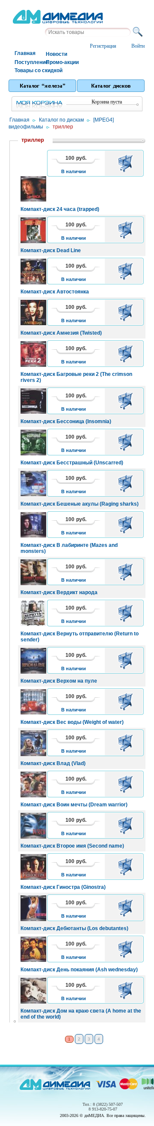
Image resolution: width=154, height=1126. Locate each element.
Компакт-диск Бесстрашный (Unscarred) (72, 463)
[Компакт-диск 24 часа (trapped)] (82, 189)
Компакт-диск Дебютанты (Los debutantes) (74, 928)
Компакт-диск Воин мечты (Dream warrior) (74, 805)
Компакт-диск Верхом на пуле (59, 681)
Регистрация (103, 46)
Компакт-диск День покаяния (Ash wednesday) (79, 970)
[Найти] (139, 32)
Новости (56, 54)
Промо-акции (61, 62)
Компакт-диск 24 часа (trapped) (60, 209)
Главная (25, 53)
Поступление (30, 62)
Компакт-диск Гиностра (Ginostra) (63, 887)
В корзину (127, 163)
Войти (138, 46)
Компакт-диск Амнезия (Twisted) (61, 333)
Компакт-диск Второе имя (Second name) (72, 846)
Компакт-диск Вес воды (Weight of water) (72, 722)
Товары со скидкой (30, 70)
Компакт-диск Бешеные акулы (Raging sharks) (80, 504)
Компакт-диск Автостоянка (55, 292)
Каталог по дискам (61, 120)
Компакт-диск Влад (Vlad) (53, 763)
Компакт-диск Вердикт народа (59, 592)
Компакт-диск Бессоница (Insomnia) (66, 421)
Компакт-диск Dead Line (51, 250)
